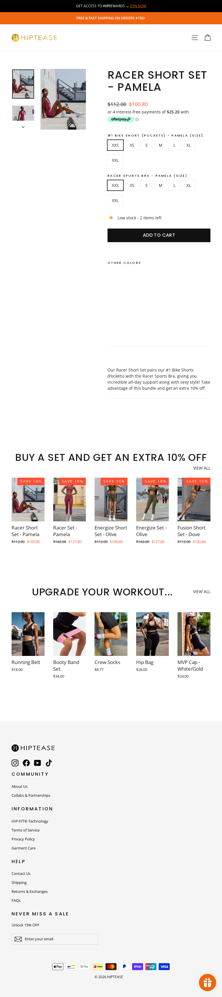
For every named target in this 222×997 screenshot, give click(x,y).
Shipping (19, 882)
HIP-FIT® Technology (30, 821)
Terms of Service (26, 830)
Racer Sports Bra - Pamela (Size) (147, 175)
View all (201, 468)
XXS (115, 145)
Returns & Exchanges (30, 891)
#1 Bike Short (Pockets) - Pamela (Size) (155, 135)
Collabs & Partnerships (31, 795)
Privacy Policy (23, 839)
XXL (115, 160)
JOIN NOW (138, 5)
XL (188, 145)
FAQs (16, 900)
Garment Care (24, 848)
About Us (19, 786)
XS (132, 145)
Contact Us (21, 873)
